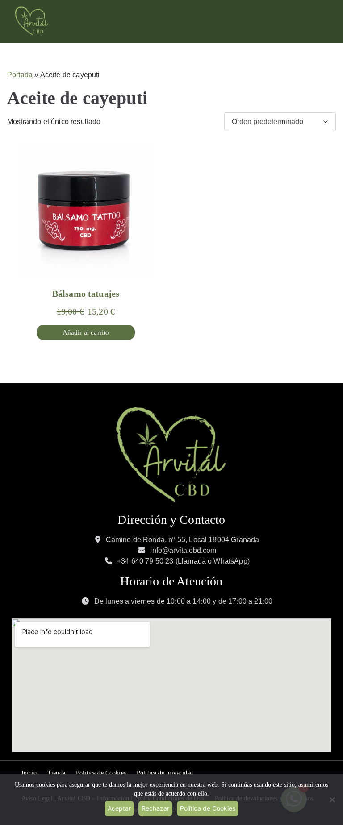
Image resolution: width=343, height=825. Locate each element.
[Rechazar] (331, 799)
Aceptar (119, 808)
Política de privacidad (165, 773)
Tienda (56, 773)
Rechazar (155, 808)
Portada (20, 75)
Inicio (29, 773)
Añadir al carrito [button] (86, 332)
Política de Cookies (101, 773)
